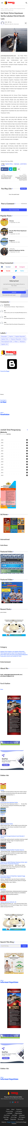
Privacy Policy (9, 1111)
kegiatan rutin (4, 344)
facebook (8, 267)
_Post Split (14, 1115)
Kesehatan (4, 414)
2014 (14, 472)
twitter (22, 271)
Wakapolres (25, 654)
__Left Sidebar (18, 1111)
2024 (14, 445)
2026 (14, 440)
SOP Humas (3, 889)
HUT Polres (18, 656)
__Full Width (9, 1113)
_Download (21, 1115)
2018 (14, 462)
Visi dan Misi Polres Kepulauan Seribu (18, 231)
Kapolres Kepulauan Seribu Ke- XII (8, 902)
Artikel (3, 402)
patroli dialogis (18, 654)
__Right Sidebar (18, 1113)
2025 (14, 443)
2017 (14, 464)
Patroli (2, 653)
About (12, 1109)
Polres (24, 339)
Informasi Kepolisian (9, 982)
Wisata (16, 341)
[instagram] (18, 1102)
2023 (14, 448)
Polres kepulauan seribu (6, 341)
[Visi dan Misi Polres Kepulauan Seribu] (4, 232)
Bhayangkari (4, 336)
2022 (14, 451)
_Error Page (13, 1117)
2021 (14, 453)
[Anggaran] (4, 242)
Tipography (13, 1119)
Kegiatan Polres (9, 164)
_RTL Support (21, 1117)
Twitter (11, 169)
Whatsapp (15, 169)
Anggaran (12, 240)
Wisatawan (22, 341)
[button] (26, 2)
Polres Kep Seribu (11, 654)
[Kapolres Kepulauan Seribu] (4, 251)
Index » (2, 412)
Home (2, 8)
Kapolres (11, 336)
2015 (14, 469)
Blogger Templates (11, 1122)
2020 (14, 456)
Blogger (6, 1119)
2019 (14, 459)
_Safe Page (6, 1117)
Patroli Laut (9, 656)
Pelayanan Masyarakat (16, 339)
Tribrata (2, 790)
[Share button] (19, 169)
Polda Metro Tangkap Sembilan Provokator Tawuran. (12, 850)
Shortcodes (20, 1119)
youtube (8, 271)
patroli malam (11, 653)
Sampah (6, 8)
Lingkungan (16, 164)
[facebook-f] (10, 1102)
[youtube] (15, 1102)
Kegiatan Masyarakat (20, 336)
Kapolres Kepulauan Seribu (16, 250)
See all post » (3, 400)
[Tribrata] (4, 222)
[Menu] (2, 2)
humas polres (3, 656)
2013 (14, 475)
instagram (22, 267)
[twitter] (13, 1102)
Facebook (5, 169)
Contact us (18, 1109)
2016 (14, 467)
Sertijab (14, 656)
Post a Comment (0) (14, 210)
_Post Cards (7, 1115)
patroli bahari (23, 164)
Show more (23, 188)
